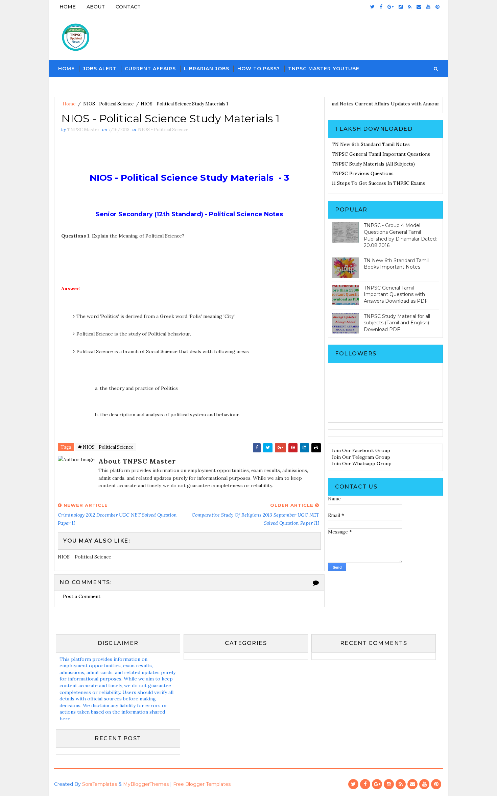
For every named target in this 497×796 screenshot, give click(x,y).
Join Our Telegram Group (361, 457)
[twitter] (372, 7)
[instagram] (400, 7)
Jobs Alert (100, 69)
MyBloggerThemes (146, 784)
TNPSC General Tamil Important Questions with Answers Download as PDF (396, 294)
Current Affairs (150, 69)
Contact (128, 7)
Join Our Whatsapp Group (362, 464)
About (96, 7)
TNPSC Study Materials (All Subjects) (373, 164)
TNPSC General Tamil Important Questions (381, 154)
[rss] (409, 7)
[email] (419, 7)
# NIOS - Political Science (105, 447)
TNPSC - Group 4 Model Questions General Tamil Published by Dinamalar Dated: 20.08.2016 (400, 235)
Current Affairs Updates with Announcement (414, 104)
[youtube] (428, 7)
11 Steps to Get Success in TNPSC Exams (378, 183)
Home (68, 7)
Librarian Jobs (206, 69)
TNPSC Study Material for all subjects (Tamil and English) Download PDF (397, 322)
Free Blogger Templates (202, 784)
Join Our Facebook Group (361, 450)
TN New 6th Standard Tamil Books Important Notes (396, 263)
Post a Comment (81, 596)
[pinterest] (437, 7)
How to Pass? (258, 69)
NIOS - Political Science (108, 104)
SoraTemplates (99, 784)
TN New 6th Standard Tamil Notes (371, 144)
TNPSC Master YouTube (323, 69)
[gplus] (390, 7)
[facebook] (381, 7)
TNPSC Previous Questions (363, 173)
